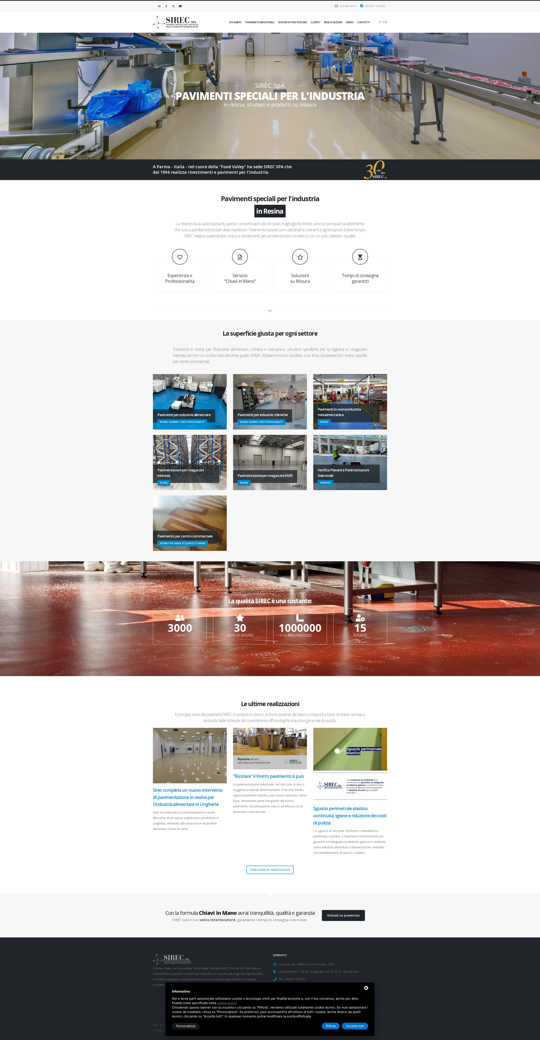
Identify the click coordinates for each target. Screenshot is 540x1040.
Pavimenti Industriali (259, 22)
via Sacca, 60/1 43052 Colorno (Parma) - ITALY (306, 964)
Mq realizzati (300, 635)
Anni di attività (240, 635)
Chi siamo (235, 22)
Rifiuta (331, 1026)
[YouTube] (180, 6)
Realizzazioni (333, 22)
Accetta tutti (355, 1026)
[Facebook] (166, 6)
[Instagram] (173, 6)
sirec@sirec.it (347, 6)
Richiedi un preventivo (343, 915)
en (385, 22)
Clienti (315, 22)
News (349, 22)
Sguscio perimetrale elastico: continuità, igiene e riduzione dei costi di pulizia (349, 815)
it (380, 22)
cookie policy (226, 1003)
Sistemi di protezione (292, 22)
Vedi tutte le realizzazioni (270, 869)
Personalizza (185, 1026)
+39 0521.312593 (374, 6)
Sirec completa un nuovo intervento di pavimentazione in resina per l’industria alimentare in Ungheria (188, 797)
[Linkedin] (159, 6)
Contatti (363, 22)
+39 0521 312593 (294, 979)
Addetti (360, 635)
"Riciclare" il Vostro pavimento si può (268, 776)
